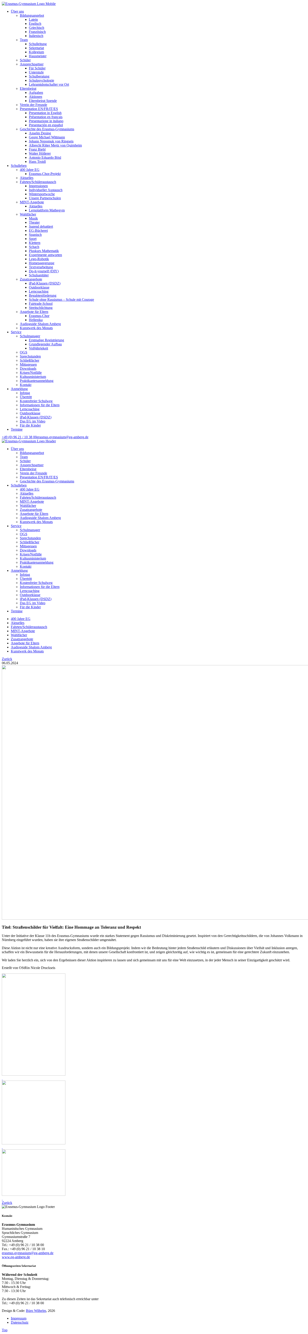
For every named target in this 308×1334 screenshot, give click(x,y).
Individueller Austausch (45, 190)
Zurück (7, 659)
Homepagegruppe (41, 263)
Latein (33, 19)
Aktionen (35, 97)
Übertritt (26, 397)
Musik (33, 218)
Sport (33, 239)
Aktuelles (26, 178)
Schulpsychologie (41, 80)
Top (4, 1330)
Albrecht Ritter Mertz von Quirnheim (55, 145)
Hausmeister (37, 56)
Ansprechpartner (32, 64)
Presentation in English (45, 113)
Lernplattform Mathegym (47, 210)
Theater (34, 222)
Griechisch (36, 28)
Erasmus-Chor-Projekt (45, 174)
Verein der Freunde (33, 105)
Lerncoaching (38, 291)
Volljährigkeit (38, 348)
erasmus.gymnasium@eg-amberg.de (62, 437)
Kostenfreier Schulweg (36, 401)
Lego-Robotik (39, 259)
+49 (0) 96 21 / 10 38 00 (19, 437)
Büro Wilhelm (36, 1311)
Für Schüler (37, 68)
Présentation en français (45, 117)
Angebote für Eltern (34, 312)
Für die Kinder (30, 425)
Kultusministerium (33, 377)
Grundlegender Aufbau (45, 344)
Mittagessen (28, 364)
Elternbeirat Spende (43, 101)
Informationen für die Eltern (40, 405)
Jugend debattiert (41, 226)
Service (16, 332)
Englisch (35, 23)
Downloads (28, 368)
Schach (34, 247)
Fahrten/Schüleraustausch (38, 182)
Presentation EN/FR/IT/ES (39, 109)
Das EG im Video (32, 421)
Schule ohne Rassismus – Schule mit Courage (61, 299)
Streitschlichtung (41, 308)
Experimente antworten (45, 255)
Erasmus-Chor (39, 316)
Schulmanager (30, 336)
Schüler (25, 60)
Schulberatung (39, 76)
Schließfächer (29, 360)
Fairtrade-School (41, 303)
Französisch (37, 32)
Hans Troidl (37, 161)
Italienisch (36, 36)
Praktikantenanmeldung (36, 381)
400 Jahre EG (29, 170)
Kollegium (36, 52)
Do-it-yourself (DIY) (44, 271)
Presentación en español (46, 125)
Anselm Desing (40, 133)
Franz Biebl (37, 149)
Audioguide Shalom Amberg (40, 324)
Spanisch (35, 234)
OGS (23, 352)
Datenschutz (19, 1322)
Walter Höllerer (40, 153)
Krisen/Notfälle (31, 372)
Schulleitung (38, 44)
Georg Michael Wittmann (47, 137)
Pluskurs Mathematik (44, 251)
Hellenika (36, 320)
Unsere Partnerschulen (45, 198)
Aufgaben (36, 92)
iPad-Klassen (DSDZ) (44, 283)
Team (24, 40)
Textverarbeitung (41, 267)
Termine (17, 429)
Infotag (25, 393)
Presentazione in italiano (46, 121)
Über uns (17, 11)
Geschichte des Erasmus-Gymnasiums (47, 129)
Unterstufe (36, 72)
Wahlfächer (28, 214)
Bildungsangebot (32, 15)
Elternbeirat (28, 88)
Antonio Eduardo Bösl (45, 157)
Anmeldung (19, 389)
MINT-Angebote (32, 202)
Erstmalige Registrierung (46, 340)
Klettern (34, 243)
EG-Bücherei (38, 230)
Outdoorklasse (39, 287)
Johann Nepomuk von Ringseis (51, 141)
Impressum (18, 1318)
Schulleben (19, 166)
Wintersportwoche (42, 194)
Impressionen (38, 186)
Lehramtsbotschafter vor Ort (49, 84)
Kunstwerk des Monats (36, 328)
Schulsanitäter (39, 275)
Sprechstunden (30, 356)
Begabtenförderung (42, 295)
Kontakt (25, 385)
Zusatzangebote (31, 279)
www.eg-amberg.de (16, 1257)
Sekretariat (36, 48)
